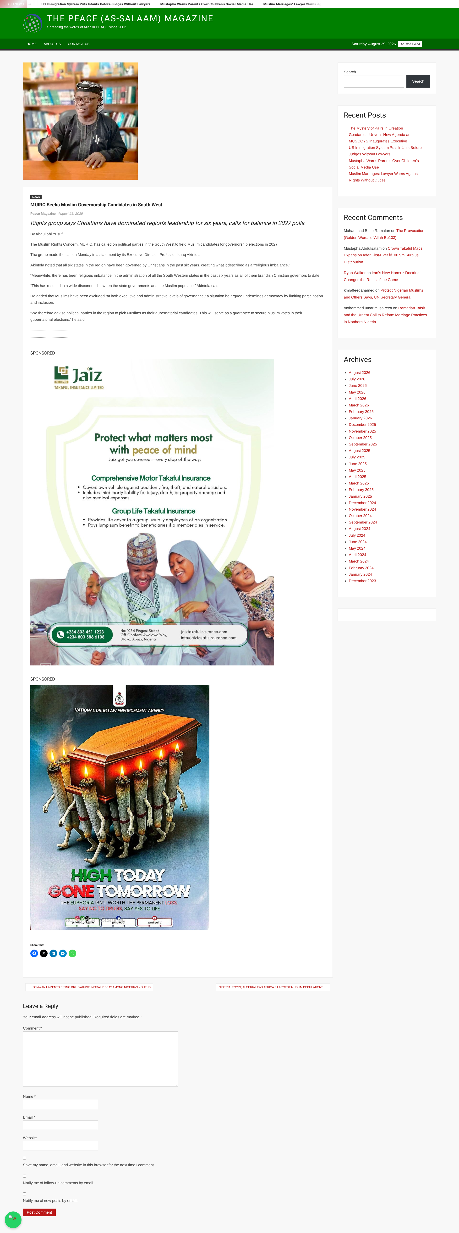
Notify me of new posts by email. (50, 1201)
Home (32, 44)
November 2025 (362, 431)
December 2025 (362, 424)
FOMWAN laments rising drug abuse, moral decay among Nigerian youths (92, 987)
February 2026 (361, 412)
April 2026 (357, 399)
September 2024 (363, 522)
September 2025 (363, 444)
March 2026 (359, 405)
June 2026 (358, 385)
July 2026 (357, 379)
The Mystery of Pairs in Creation (376, 128)
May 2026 (357, 392)
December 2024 (362, 503)
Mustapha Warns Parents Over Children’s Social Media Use (157, 4)
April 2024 (357, 555)
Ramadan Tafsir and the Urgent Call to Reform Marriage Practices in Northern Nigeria (385, 315)
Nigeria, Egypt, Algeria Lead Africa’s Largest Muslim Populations (271, 987)
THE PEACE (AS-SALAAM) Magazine (130, 18)
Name (29, 1096)
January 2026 (360, 418)
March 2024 (359, 561)
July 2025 (357, 457)
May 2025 (357, 470)
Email (29, 1117)
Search (350, 72)
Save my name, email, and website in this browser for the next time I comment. (89, 1165)
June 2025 (358, 464)
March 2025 (359, 483)
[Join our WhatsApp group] (13, 1219)
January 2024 (360, 574)
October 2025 (360, 438)
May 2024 (357, 548)
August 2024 (359, 529)
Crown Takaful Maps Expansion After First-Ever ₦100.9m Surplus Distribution (383, 255)
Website (30, 1138)
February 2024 (361, 568)
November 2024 (362, 509)
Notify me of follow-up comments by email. (58, 1183)
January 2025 (360, 496)
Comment (32, 1028)
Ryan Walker (355, 273)
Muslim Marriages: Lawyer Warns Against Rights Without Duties (264, 4)
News (36, 197)
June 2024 (358, 542)
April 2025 (357, 477)
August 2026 (359, 373)
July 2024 (357, 535)
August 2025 (359, 451)
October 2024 (360, 516)
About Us (52, 44)
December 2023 (362, 581)
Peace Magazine (43, 213)
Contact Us (78, 44)
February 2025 (361, 490)
